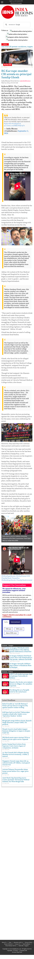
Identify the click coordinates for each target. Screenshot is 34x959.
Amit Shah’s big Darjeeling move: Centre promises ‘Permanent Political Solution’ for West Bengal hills (15, 780)
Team (10, 942)
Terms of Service (8, 944)
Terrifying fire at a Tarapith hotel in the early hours (19, 691)
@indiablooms (25, 81)
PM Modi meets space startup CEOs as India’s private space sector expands (16, 738)
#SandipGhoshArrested (24, 580)
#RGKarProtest (21, 576)
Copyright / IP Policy (12, 950)
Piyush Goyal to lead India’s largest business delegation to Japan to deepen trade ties (16, 731)
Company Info (23, 950)
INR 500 (8, 629)
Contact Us (17, 944)
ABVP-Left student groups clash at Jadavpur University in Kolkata (21, 676)
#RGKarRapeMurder (8, 576)
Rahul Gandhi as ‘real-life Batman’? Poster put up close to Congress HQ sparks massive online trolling (15, 706)
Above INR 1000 (11, 633)
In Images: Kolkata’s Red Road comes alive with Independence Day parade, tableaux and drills (21, 658)
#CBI (28, 576)
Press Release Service (10, 946)
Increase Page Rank (17, 952)
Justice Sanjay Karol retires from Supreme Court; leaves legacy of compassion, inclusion (14, 746)
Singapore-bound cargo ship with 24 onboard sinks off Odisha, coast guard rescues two (16, 763)
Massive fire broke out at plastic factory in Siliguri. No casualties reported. (21, 684)
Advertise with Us (18, 942)
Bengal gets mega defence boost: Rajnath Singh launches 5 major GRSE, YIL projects (17, 723)
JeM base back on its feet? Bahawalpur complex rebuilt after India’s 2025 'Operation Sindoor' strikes (16, 714)
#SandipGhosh (6, 578)
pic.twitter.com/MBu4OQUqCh (14, 125)
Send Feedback (26, 944)
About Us (4, 942)
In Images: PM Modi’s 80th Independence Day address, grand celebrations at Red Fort (20, 650)
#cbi (10, 123)
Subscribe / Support (23, 946)
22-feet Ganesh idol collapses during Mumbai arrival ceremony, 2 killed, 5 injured (15, 754)
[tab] (6, 622)
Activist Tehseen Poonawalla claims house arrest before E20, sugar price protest (15, 771)
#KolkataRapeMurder (8, 580)
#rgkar (6, 123)
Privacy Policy (28, 942)
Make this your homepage (16, 3)
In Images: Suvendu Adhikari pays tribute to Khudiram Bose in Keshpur (20, 666)
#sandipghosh (16, 123)
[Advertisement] (17, 863)
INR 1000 (19, 629)
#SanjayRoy (15, 578)
